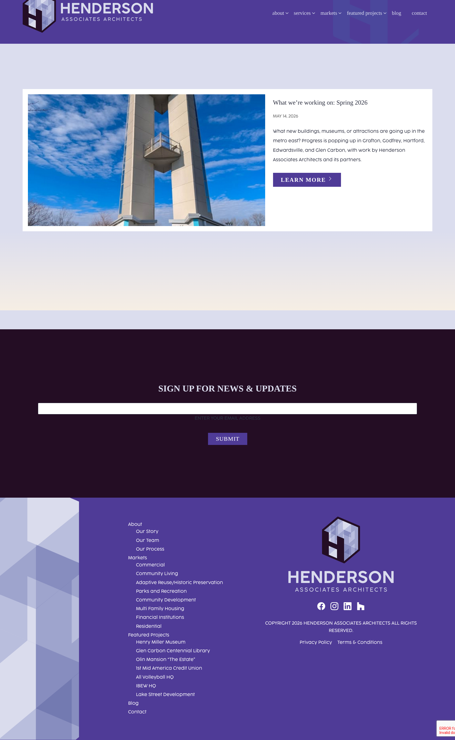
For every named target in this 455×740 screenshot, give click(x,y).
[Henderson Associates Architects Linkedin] (348, 606)
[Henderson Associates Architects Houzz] (361, 606)
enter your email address (227, 418)
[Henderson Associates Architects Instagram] (334, 606)
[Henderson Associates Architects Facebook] (321, 606)
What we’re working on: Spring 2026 (320, 102)
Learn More (304, 180)
